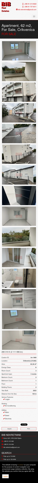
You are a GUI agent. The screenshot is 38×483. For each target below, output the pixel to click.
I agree (5, 476)
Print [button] (28, 429)
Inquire (9, 429)
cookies (20, 465)
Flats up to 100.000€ (9, 459)
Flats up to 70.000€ (9, 456)
